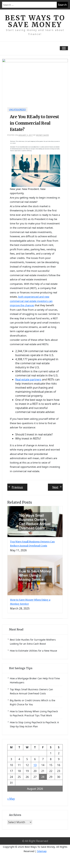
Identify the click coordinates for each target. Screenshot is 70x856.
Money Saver (42, 135)
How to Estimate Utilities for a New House (33, 650)
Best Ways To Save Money (35, 21)
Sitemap (42, 851)
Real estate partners (28, 379)
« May (11, 799)
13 (35, 765)
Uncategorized (17, 109)
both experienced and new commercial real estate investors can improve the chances (31, 301)
